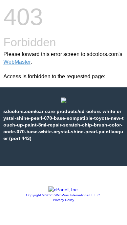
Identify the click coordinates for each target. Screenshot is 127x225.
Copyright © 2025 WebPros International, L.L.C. (63, 195)
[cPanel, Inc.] (63, 189)
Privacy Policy (63, 200)
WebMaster (16, 62)
